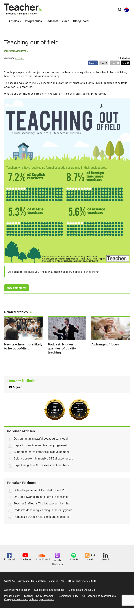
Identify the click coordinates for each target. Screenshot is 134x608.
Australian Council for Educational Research (35, 580)
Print (124, 62)
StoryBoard (81, 21)
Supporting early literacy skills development (41, 451)
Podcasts (52, 21)
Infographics (33, 21)
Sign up (17, 387)
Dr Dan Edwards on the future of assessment (42, 496)
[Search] (120, 9)
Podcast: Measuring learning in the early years (43, 510)
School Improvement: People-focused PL (39, 490)
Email (114, 62)
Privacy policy (12, 596)
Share (92, 62)
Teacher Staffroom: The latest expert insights (42, 503)
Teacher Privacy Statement (39, 596)
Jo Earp (19, 58)
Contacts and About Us (82, 589)
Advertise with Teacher (17, 589)
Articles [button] (14, 21)
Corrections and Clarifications (99, 596)
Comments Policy (68, 596)
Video (66, 21)
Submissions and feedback (49, 589)
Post (102, 62)
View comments (16, 287)
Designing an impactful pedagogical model (41, 438)
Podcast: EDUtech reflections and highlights (41, 516)
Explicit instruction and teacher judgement (40, 445)
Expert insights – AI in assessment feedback (41, 465)
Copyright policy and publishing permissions (29, 599)
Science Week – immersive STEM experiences (43, 458)
